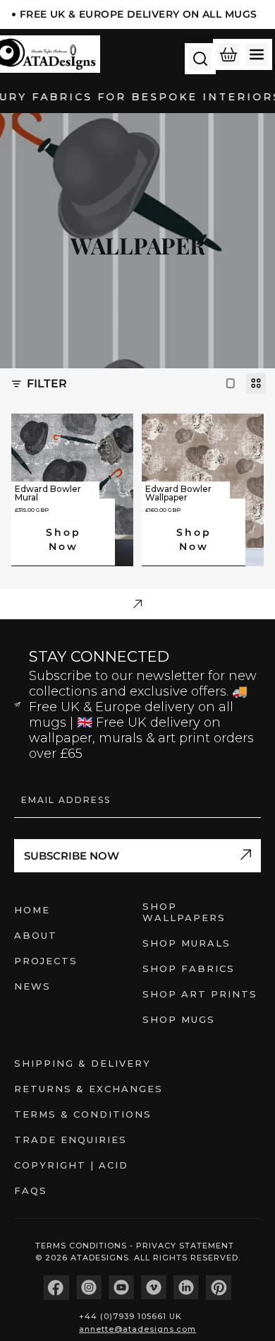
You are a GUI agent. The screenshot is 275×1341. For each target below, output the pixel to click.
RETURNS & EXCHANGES (88, 1088)
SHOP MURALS (186, 943)
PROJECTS (46, 960)
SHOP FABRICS (188, 968)
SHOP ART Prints (199, 994)
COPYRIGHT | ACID (71, 1165)
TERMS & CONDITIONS (83, 1114)
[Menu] (256, 54)
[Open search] (200, 58)
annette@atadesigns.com (137, 1329)
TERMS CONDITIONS (82, 1246)
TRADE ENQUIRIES (70, 1139)
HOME (32, 909)
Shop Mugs (178, 1019)
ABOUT (35, 935)
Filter (47, 383)
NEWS (32, 986)
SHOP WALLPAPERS (184, 912)
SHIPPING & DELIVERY (82, 1063)
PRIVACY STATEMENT (185, 1246)
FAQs (30, 1190)
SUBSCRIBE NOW (71, 855)
